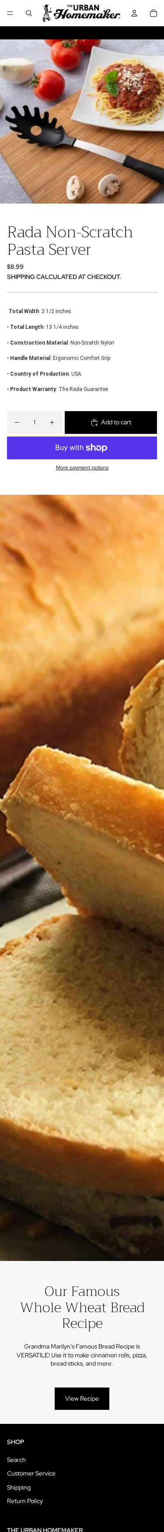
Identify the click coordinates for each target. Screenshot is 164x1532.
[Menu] (10, 13)
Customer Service (31, 1473)
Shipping (19, 1487)
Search (16, 1460)
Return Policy (25, 1501)
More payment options (82, 467)
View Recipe (82, 1398)
